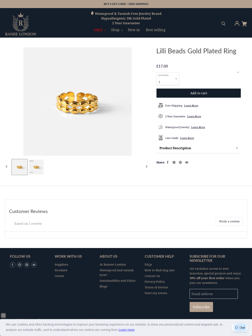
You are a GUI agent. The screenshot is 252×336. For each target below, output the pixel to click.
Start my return (156, 293)
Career (59, 276)
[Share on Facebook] (167, 162)
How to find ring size (160, 270)
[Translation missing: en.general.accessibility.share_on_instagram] (173, 162)
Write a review (229, 221)
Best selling (156, 29)
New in (134, 29)
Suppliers (61, 264)
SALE (99, 29)
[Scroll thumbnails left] (7, 166)
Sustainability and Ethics (117, 280)
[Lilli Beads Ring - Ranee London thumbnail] (36, 167)
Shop (115, 29)
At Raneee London (113, 264)
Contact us (152, 276)
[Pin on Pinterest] (180, 162)
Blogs (103, 286)
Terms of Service (156, 287)
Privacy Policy (155, 281)
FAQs (148, 264)
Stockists (61, 270)
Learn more (127, 329)
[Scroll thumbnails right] (146, 166)
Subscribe (201, 307)
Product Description (175, 148)
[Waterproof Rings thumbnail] (19, 167)
